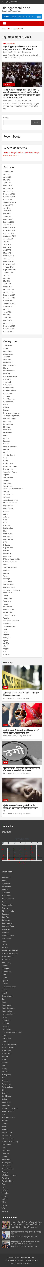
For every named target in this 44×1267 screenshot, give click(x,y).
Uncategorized (9, 44)
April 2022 (7, 318)
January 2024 (8, 259)
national (6, 517)
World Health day (9, 626)
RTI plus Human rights (11, 559)
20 (15, 856)
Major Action (8, 506)
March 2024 (7, 253)
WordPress (29, 1263)
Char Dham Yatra (9, 390)
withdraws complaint (11, 621)
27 (15, 859)
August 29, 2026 (16, 1227)
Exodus (6, 438)
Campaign (7, 379)
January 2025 (8, 225)
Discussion (7, 421)
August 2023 (8, 273)
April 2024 (7, 250)
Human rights (8, 469)
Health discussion (10, 466)
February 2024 (8, 256)
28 (21, 859)
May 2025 (6, 214)
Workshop (7, 624)
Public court (7, 537)
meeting (6, 511)
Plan (5, 531)
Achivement (7, 346)
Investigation (8, 494)
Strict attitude (8, 582)
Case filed (7, 382)
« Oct (19, 863)
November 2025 (9, 197)
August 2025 (8, 205)
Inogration (7, 480)
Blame (5, 368)
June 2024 (7, 245)
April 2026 (7, 183)
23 (32, 856)
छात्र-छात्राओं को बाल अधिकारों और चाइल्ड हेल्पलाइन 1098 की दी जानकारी (25, 1242)
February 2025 (8, 222)
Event (5, 435)
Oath (5, 520)
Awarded (6, 357)
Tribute (5, 604)
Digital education (9, 419)
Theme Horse (31, 1260)
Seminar (6, 570)
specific (6, 573)
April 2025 (7, 216)
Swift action (7, 593)
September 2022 (9, 304)
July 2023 (6, 275)
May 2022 (6, 315)
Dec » (25, 863)
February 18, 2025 (9, 736)
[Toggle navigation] (5, 23)
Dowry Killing (8, 424)
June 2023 (7, 278)
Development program (11, 413)
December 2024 (9, 228)
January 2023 (8, 292)
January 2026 (8, 191)
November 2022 (9, 298)
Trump (5, 153)
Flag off (6, 452)
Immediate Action (10, 472)
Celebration (7, 385)
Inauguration (8, 478)
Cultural (6, 407)
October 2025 (8, 200)
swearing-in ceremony (11, 590)
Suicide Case (8, 584)
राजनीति (5, 649)
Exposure (6, 441)
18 (3, 856)
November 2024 (9, 230)
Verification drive (9, 615)
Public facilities (8, 539)
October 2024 (8, 233)
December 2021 (9, 326)
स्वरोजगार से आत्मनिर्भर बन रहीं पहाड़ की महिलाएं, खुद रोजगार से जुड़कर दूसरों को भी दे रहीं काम (26, 1223)
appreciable (7, 351)
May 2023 (6, 281)
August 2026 (8, 171)
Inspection (7, 483)
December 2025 (9, 194)
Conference (7, 393)
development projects (11, 416)
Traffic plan (7, 598)
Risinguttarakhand (16, 8)
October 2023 (8, 267)
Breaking (6, 374)
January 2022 (8, 323)
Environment (8, 433)
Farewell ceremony (10, 447)
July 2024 (6, 242)
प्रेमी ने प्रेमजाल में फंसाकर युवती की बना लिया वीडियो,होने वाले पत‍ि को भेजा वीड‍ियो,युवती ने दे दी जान (20, 808)
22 (26, 856)
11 (3, 853)
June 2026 (7, 177)
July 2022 (6, 309)
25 (3, 859)
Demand (6, 410)
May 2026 (6, 180)
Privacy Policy (11, 1260)
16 (32, 853)
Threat (5, 596)
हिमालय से (6, 655)
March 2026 (7, 186)
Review (6, 551)
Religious (6, 545)
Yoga (5, 629)
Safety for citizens (10, 562)
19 (9, 856)
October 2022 (8, 301)
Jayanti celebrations (10, 500)
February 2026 (8, 188)
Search (6, 118)
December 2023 (9, 261)
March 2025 (7, 219)
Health (5, 461)
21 (21, 856)
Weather (6, 618)
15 (26, 853)
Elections (6, 427)
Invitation (6, 497)
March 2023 (7, 287)
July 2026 (6, 174)
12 (9, 853)
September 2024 (9, 236)
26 (9, 859)
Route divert (7, 553)
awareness (7, 360)
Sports (5, 576)
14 (21, 853)
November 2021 (9, 329)
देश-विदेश (6, 643)
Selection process (10, 567)
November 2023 (9, 264)
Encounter (7, 430)
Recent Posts (10, 1217)
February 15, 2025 (9, 773)
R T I (5, 542)
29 (26, 859)
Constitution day (9, 399)
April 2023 (7, 284)
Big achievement (9, 365)
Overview (6, 525)
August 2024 (8, 239)
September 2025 (9, 202)
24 (38, 856)
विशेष (4, 652)
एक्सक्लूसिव (6, 638)
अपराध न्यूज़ (8, 662)
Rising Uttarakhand (24, 52)
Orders (5, 523)
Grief (5, 458)
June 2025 (7, 211)
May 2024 (6, 247)
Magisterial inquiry (10, 503)
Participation (8, 528)
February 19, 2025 (9, 698)
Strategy (6, 579)
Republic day (8, 548)
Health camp (8, 464)
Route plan (7, 556)
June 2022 (7, 312)
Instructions (7, 486)
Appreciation (8, 354)
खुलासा (5, 641)
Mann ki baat (8, 508)
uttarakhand (9, 84)
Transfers (7, 601)
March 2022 (7, 320)
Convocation (8, 402)
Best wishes (7, 362)
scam (5, 565)
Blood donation (9, 371)
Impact (6, 475)
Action (5, 348)
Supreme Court (9, 587)
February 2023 (8, 289)
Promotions (7, 534)
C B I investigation (10, 376)
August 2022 (8, 306)
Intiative (6, 492)
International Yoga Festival (13, 489)
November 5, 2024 (9, 52)
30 (32, 859)
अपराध (5, 632)
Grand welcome (9, 455)
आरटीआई (6, 635)
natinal (5, 514)
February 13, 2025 (9, 813)
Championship (8, 388)
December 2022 (9, 295)
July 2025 (6, 208)
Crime (5, 405)
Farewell (6, 444)
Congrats (6, 396)
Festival (6, 449)
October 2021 (8, 332)
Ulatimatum (7, 607)
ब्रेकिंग (5, 646)
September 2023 (9, 270)
